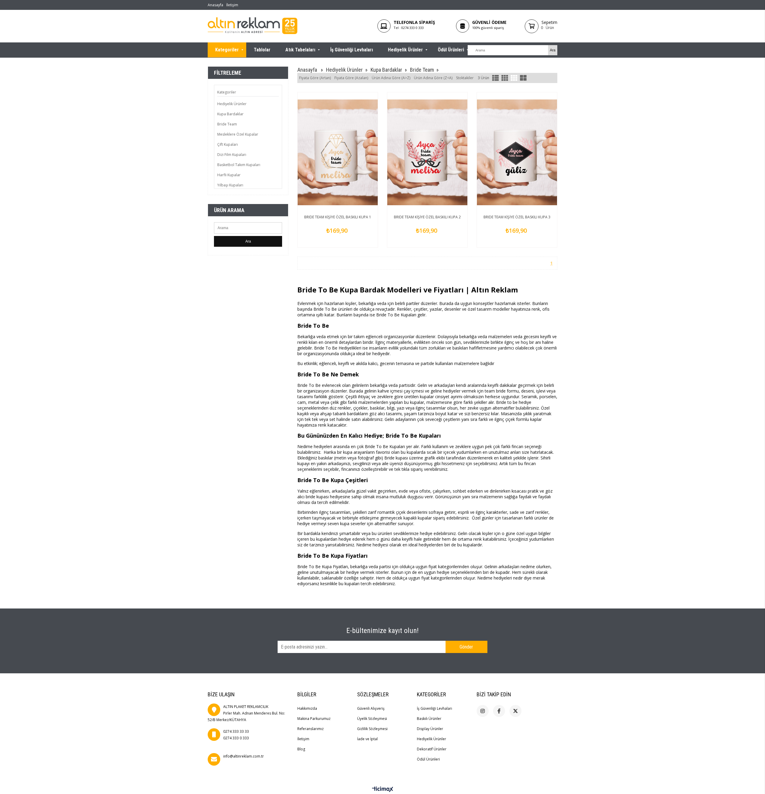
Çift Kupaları (227, 144)
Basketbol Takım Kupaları (238, 164)
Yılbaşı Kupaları (230, 185)
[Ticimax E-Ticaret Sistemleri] (382, 790)
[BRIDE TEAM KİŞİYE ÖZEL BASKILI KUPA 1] (338, 152)
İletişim (232, 4)
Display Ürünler (430, 728)
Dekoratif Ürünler (431, 749)
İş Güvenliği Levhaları (351, 50)
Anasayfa (215, 4)
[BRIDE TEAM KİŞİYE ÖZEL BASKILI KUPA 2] (427, 152)
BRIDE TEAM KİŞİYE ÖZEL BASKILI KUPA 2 (427, 217)
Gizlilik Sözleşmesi (372, 728)
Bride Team (227, 124)
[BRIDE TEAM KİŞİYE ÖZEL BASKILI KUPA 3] (517, 152)
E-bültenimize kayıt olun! (382, 630)
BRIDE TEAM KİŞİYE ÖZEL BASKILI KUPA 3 (517, 217)
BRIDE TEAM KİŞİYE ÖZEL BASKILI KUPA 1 (337, 217)
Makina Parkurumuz (314, 718)
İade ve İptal (367, 738)
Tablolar (262, 50)
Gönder (466, 647)
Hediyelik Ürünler (405, 50)
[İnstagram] (483, 711)
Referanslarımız (310, 728)
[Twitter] (515, 711)
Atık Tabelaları (300, 50)
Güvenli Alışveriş (371, 708)
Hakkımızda (307, 708)
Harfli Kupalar (229, 174)
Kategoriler (227, 50)
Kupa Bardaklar (230, 114)
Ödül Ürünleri (451, 50)
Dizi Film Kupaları (231, 154)
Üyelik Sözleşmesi (372, 718)
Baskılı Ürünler (429, 718)
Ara (248, 241)
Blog (301, 749)
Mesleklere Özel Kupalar (237, 134)
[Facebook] (499, 711)
